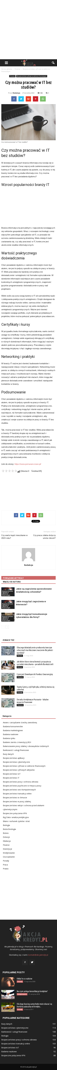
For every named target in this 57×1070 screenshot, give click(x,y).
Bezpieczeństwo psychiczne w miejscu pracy (22, 785)
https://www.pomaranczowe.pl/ (28, 464)
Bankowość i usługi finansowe (16, 750)
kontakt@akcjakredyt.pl (38, 955)
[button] (53, 62)
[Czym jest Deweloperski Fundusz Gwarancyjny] (8, 677)
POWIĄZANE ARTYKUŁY (13, 578)
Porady (19, 692)
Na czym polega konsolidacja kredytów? (32, 991)
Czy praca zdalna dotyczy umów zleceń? (44, 536)
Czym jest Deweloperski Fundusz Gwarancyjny (35, 674)
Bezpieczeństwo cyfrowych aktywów (19, 770)
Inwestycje (7, 849)
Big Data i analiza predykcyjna (16, 817)
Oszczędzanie (9, 857)
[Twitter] (32, 962)
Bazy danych (8, 754)
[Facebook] (25, 962)
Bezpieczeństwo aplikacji (13, 758)
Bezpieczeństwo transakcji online (17, 793)
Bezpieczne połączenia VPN (15, 813)
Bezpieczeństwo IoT (12, 774)
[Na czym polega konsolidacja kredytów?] (8, 994)
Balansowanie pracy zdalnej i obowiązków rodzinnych (26, 746)
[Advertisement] (28, 29)
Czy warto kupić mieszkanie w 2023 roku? (14, 536)
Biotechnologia (9, 829)
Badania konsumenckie (13, 726)
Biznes (19, 656)
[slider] (9, 470)
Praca (5, 864)
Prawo (5, 868)
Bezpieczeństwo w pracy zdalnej (17, 801)
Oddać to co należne (24, 978)
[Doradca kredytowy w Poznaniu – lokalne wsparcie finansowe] (8, 702)
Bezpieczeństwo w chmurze (15, 797)
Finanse (12, 76)
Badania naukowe (10, 734)
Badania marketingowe (13, 730)
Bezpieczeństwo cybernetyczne (16, 762)
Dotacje (6, 837)
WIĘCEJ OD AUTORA (12, 582)
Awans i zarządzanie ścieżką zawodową (20, 722)
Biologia (6, 825)
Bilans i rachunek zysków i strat (16, 821)
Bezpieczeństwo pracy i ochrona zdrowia (20, 781)
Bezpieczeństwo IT (11, 778)
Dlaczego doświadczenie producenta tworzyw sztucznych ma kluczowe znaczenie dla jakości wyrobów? (35, 650)
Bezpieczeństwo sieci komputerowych (19, 789)
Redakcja (16, 93)
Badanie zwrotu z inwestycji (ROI (17, 742)
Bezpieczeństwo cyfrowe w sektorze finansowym (31, 76)
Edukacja (7, 841)
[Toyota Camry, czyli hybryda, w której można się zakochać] (8, 690)
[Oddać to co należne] (8, 982)
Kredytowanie (9, 853)
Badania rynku (9, 738)
